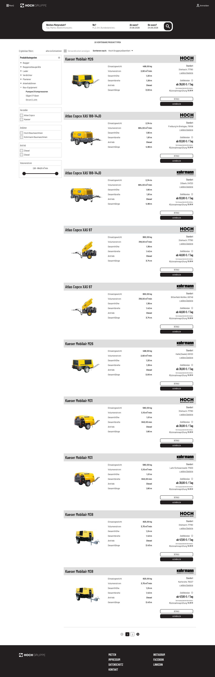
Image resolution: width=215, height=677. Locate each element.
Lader (25, 71)
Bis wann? (152, 24)
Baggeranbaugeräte (32, 67)
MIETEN (112, 654)
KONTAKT (113, 669)
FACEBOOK (158, 659)
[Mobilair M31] (86, 433)
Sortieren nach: (100, 50)
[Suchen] (168, 26)
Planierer (27, 79)
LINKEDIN (158, 664)
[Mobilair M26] (86, 91)
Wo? (94, 24)
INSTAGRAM (159, 654)
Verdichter (27, 75)
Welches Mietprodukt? (56, 24)
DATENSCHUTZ (115, 664)
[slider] (24, 173)
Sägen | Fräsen (32, 95)
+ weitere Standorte (186, 73)
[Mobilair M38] (86, 547)
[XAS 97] (86, 262)
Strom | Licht (31, 99)
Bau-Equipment (30, 87)
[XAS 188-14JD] (86, 148)
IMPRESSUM (114, 659)
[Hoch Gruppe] (33, 5)
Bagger (26, 63)
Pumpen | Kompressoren (37, 91)
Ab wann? (134, 24)
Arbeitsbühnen (29, 83)
